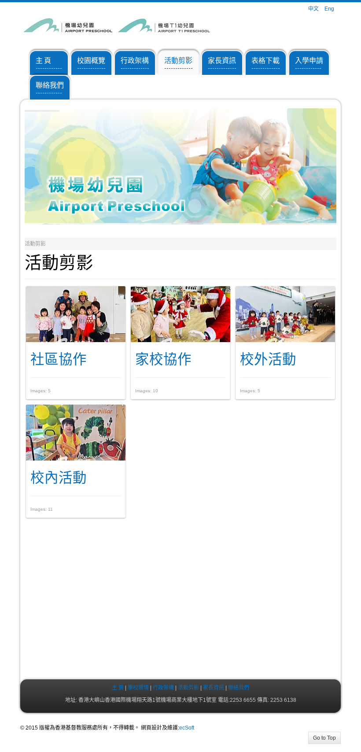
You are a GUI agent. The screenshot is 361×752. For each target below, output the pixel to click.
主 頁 (118, 688)
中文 (314, 9)
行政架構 (163, 688)
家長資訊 (213, 688)
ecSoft (186, 728)
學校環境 (138, 688)
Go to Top (324, 738)
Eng (329, 9)
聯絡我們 (238, 688)
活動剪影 (188, 688)
